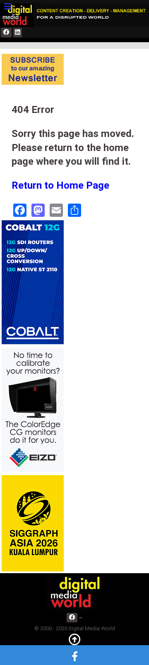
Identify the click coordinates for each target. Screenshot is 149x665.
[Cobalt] (33, 282)
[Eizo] (33, 409)
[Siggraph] (33, 522)
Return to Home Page (60, 185)
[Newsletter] (33, 69)
